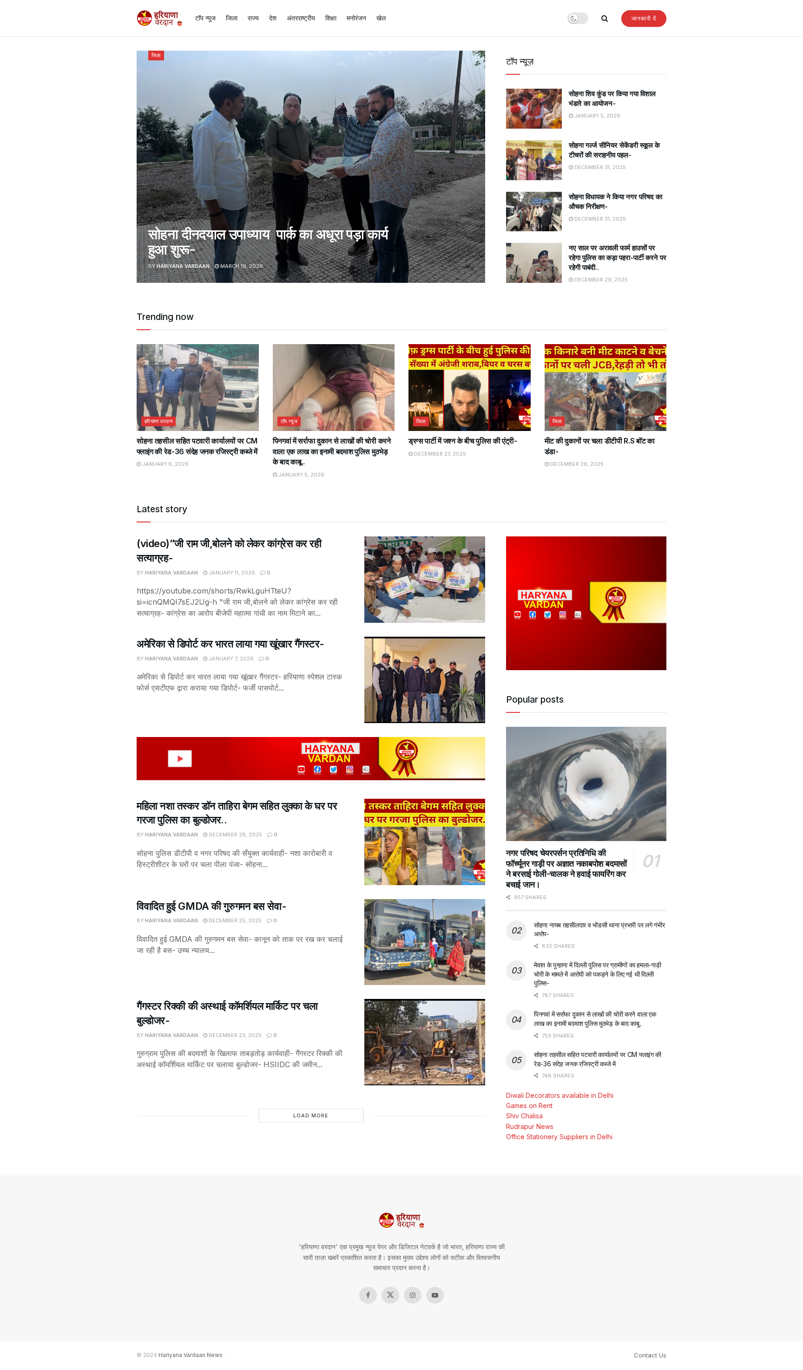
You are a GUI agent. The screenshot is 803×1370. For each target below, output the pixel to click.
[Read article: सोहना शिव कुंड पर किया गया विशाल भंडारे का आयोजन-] (534, 109)
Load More (311, 1115)
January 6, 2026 (165, 464)
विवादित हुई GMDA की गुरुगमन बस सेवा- (211, 906)
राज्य (253, 18)
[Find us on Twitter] (390, 1295)
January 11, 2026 (231, 572)
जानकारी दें (644, 18)
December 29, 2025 (600, 279)
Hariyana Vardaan (183, 266)
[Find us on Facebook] (368, 1295)
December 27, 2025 (439, 453)
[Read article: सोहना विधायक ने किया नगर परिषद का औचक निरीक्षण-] (534, 212)
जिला (231, 18)
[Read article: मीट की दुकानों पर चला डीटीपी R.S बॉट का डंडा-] (606, 387)
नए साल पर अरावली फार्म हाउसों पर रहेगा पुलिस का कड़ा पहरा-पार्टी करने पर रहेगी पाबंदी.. (617, 257)
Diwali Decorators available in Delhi (559, 1095)
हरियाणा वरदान (158, 421)
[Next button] (478, 166)
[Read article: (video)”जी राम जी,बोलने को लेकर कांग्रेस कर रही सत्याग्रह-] (424, 579)
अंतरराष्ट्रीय (301, 18)
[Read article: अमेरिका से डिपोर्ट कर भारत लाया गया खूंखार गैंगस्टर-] (424, 680)
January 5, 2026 (596, 115)
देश (272, 18)
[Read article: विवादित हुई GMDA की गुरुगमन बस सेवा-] (424, 942)
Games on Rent (529, 1105)
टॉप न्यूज (205, 18)
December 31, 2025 (599, 167)
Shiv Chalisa (524, 1116)
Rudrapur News (529, 1126)
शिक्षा (330, 18)
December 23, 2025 (234, 1035)
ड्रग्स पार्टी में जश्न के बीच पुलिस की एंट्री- (462, 440)
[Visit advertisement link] (311, 758)
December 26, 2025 (576, 464)
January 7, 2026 (230, 658)
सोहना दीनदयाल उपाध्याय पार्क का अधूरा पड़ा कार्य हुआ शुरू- (268, 242)
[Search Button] (604, 18)
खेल (381, 18)
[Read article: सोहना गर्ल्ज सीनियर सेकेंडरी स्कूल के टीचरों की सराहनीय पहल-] (534, 160)
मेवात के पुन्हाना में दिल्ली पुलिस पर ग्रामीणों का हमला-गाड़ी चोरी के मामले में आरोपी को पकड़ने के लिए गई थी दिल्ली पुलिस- (597, 974)
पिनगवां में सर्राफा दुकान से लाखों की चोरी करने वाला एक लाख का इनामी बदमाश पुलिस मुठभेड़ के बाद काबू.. (332, 451)
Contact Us (650, 1355)
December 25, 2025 (234, 920)
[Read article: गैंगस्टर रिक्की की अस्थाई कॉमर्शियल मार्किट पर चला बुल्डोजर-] (424, 1042)
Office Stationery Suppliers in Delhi (559, 1137)
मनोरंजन (356, 18)
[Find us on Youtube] (435, 1295)
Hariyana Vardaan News (190, 1354)
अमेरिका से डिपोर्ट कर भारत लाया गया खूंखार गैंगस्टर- (230, 644)
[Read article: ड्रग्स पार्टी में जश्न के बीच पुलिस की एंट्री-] (469, 387)
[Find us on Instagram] (412, 1295)
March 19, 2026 (241, 266)
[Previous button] (144, 166)
